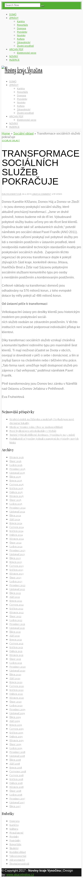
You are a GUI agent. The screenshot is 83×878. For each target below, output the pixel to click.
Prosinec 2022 (17, 585)
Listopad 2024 (17, 511)
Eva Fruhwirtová (11, 194)
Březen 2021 (16, 655)
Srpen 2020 (15, 682)
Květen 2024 (16, 530)
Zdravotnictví (23, 42)
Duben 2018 (16, 783)
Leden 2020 (16, 705)
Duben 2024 (16, 534)
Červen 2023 (16, 565)
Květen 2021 (16, 647)
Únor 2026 (15, 461)
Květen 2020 (16, 689)
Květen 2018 (16, 779)
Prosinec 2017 (17, 798)
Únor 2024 (15, 542)
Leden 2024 (15, 546)
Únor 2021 (15, 658)
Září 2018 (14, 763)
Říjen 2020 (15, 674)
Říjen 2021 (15, 631)
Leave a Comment (41, 194)
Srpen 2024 (15, 523)
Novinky (21, 35)
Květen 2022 (16, 608)
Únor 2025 (15, 499)
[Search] (42, 6)
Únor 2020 (15, 701)
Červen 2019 (16, 728)
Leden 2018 (15, 794)
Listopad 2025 (17, 472)
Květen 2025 (16, 488)
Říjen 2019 (15, 717)
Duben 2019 (16, 736)
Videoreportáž (17, 855)
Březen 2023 (16, 573)
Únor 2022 (15, 616)
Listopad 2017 (17, 802)
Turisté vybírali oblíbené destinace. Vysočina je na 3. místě (42, 434)
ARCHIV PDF (16, 49)
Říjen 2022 (15, 593)
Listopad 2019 (17, 713)
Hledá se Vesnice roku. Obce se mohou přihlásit (36, 427)
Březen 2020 (16, 697)
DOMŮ (12, 14)
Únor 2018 (15, 790)
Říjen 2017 (15, 806)
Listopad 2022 (17, 589)
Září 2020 (14, 678)
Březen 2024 (16, 538)
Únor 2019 (15, 744)
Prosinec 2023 (17, 550)
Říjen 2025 (15, 476)
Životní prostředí (25, 46)
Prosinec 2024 (17, 507)
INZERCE (14, 60)
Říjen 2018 (15, 759)
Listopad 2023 (17, 554)
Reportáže (22, 25)
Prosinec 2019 (17, 709)
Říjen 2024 (15, 515)
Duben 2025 (16, 492)
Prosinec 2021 (17, 624)
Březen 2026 (16, 457)
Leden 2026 (15, 465)
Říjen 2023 (15, 558)
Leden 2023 (15, 581)
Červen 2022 (16, 604)
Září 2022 (14, 596)
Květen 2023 (16, 569)
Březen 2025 (16, 496)
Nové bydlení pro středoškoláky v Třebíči (32, 430)
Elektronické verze (26, 53)
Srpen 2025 (15, 480)
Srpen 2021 (15, 639)
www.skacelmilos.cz (20, 874)
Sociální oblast (23, 133)
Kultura (21, 39)
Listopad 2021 (17, 627)
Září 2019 (14, 720)
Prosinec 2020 (17, 666)
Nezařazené (16, 832)
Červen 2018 (16, 775)
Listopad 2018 (17, 755)
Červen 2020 (16, 686)
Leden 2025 (15, 503)
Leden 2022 (15, 620)
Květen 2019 (16, 732)
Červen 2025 (16, 484)
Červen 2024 (16, 527)
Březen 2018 (16, 786)
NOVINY (13, 56)
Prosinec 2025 (17, 468)
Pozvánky (22, 32)
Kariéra (21, 21)
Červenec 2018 (17, 771)
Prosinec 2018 (17, 752)
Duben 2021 (15, 651)
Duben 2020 (16, 693)
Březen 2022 (16, 612)
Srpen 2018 (15, 767)
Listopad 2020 (17, 670)
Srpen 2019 (15, 724)
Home (6, 133)
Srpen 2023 (15, 561)
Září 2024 (14, 519)
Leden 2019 (15, 748)
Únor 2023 (15, 577)
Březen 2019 (16, 740)
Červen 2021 (16, 643)
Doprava (21, 28)
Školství (13, 848)
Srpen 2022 (15, 600)
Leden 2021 (15, 662)
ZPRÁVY (14, 18)
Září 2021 (14, 635)
